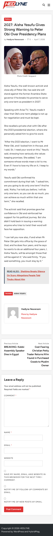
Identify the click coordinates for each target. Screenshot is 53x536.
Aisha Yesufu (20, 293)
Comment (10, 395)
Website (8, 458)
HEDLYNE (24, 528)
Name (8, 432)
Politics (8, 19)
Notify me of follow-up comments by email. (26, 491)
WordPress (19, 531)
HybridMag (34, 531)
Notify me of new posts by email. (23, 502)
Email (8, 445)
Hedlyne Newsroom (15, 39)
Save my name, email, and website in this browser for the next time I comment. (25, 477)
